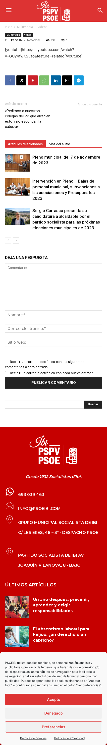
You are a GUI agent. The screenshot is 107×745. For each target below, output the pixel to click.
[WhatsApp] (44, 80)
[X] (21, 80)
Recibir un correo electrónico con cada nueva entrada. (52, 373)
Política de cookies (33, 738)
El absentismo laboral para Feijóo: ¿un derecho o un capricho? (61, 635)
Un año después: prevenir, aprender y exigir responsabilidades (61, 605)
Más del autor (59, 144)
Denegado (53, 713)
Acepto (53, 699)
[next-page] (16, 240)
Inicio (8, 27)
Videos (42, 27)
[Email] (67, 80)
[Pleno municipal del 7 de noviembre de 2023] (17, 163)
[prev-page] (8, 240)
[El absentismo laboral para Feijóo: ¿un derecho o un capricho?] (17, 637)
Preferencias (53, 727)
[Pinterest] (33, 80)
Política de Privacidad (69, 738)
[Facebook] (10, 80)
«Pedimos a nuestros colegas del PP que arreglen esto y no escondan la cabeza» (27, 119)
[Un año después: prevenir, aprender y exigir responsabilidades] (17, 607)
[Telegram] (79, 80)
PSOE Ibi (17, 40)
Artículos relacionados (25, 144)
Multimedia (25, 27)
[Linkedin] (56, 80)
